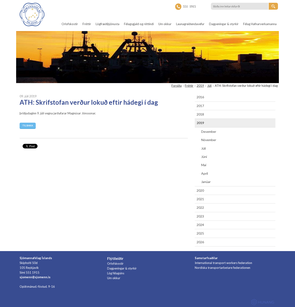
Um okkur (164, 24)
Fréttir (87, 24)
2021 (200, 199)
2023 (200, 216)
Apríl (204, 173)
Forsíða (176, 85)
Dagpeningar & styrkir (224, 24)
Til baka (27, 125)
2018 (200, 114)
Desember (208, 131)
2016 (200, 97)
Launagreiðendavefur (190, 24)
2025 (200, 233)
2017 (200, 106)
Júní (204, 157)
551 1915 (189, 6)
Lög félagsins (115, 273)
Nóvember (208, 140)
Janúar (206, 182)
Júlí (209, 85)
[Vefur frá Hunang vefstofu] (262, 303)
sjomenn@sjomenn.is (35, 277)
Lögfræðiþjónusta (107, 24)
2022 (200, 207)
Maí (203, 165)
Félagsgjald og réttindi (139, 24)
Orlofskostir (70, 24)
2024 (200, 225)
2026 (200, 242)
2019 (200, 85)
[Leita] (273, 6)
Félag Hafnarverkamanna (260, 24)
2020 (200, 190)
